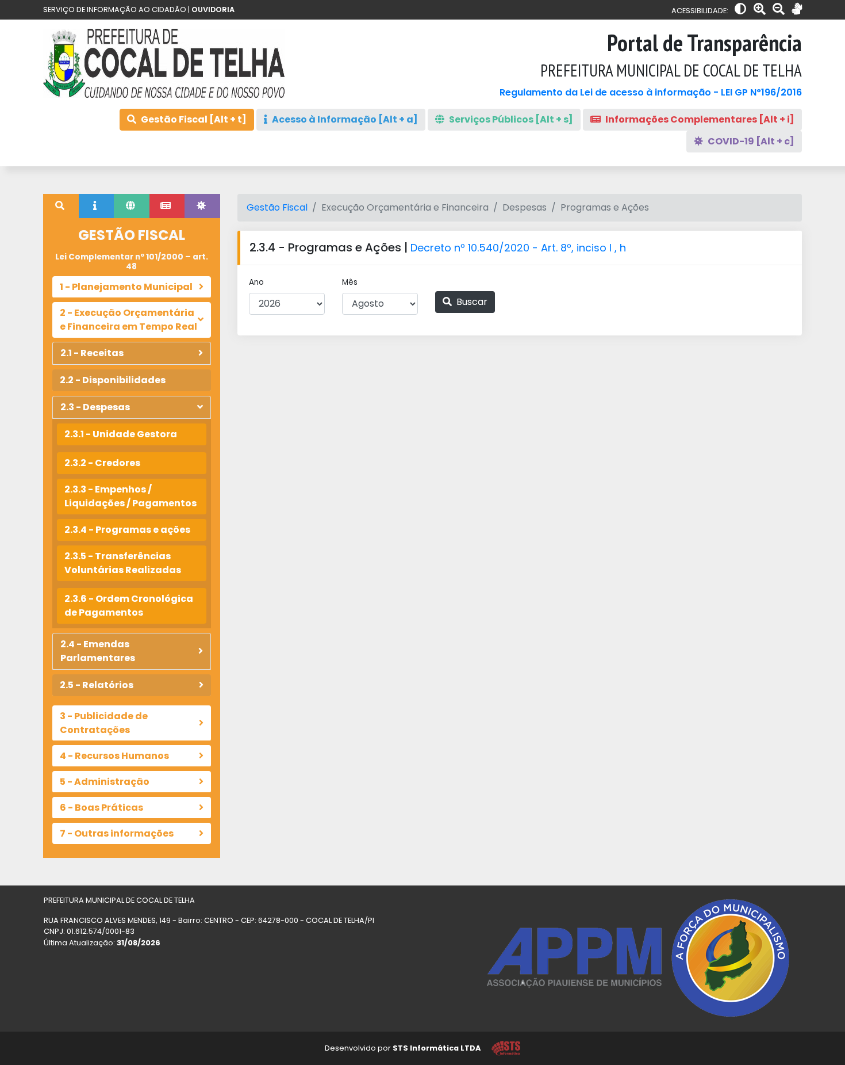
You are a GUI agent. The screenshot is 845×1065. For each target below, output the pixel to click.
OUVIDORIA (213, 9)
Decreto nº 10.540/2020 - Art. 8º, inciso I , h (518, 248)
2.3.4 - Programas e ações (127, 529)
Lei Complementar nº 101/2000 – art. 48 (131, 261)
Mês (350, 282)
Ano (256, 282)
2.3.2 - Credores (102, 462)
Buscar (470, 301)
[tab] (61, 206)
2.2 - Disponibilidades (113, 380)
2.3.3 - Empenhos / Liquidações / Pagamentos (130, 496)
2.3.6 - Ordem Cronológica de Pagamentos (128, 605)
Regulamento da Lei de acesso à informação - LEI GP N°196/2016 (651, 92)
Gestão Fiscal (277, 207)
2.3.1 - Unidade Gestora (120, 434)
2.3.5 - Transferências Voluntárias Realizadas (122, 563)
